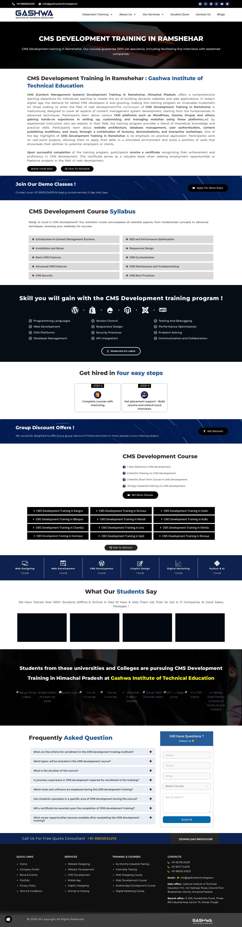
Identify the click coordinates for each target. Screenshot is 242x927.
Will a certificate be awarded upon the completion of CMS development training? (84, 808)
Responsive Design (142, 248)
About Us (125, 14)
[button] (74, 239)
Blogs (221, 14)
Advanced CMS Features (51, 266)
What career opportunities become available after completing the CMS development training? (86, 819)
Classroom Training (95, 14)
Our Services (151, 14)
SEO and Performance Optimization (152, 239)
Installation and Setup (50, 248)
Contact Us (203, 14)
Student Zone (180, 14)
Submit (186, 819)
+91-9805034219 (101, 838)
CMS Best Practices (142, 275)
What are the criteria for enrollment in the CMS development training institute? (84, 751)
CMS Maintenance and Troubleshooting (154, 266)
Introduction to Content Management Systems (65, 239)
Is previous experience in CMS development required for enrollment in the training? (86, 780)
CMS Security (44, 275)
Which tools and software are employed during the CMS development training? (83, 789)
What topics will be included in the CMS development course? (72, 761)
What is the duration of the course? (56, 770)
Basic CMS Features (48, 257)
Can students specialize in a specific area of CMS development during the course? (85, 798)
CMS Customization (142, 257)
